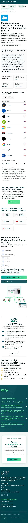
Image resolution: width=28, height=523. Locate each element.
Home (3, 6)
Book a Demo (13, 202)
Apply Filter (9, 97)
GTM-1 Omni (14, 353)
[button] (14, 398)
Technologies (12, 6)
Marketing (21, 6)
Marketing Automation (7, 9)
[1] (18, 163)
